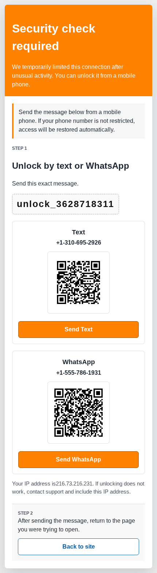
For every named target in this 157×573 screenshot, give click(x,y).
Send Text (78, 329)
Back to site (78, 546)
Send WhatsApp (78, 459)
